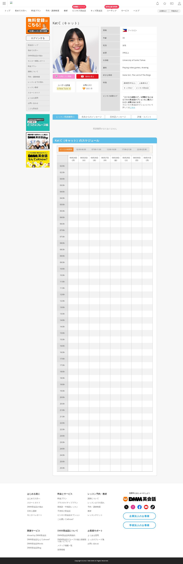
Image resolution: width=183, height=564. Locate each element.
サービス (125, 10)
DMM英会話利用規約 (66, 535)
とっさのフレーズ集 (96, 539)
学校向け (174, 11)
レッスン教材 (33, 87)
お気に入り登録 (65, 76)
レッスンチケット (95, 515)
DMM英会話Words (35, 543)
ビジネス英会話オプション (68, 515)
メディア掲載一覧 (64, 545)
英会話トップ (33, 45)
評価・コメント (144, 116)
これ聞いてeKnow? (65, 519)
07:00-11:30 (96, 149)
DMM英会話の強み (35, 55)
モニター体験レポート (36, 61)
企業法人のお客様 (139, 516)
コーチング (112, 9)
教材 (66, 10)
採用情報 (61, 549)
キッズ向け (128, 88)
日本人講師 (31, 511)
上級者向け (143, 83)
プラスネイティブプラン (67, 502)
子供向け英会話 (63, 511)
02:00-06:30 (81, 149)
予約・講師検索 (52, 10)
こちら (132, 107)
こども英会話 (33, 108)
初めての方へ (33, 50)
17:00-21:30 (126, 149)
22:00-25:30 (142, 149)
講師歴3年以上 (130, 83)
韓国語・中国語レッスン (67, 506)
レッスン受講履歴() (65, 116)
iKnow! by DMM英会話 (36, 535)
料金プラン (36, 10)
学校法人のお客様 (139, 525)
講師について (33, 71)
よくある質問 (33, 98)
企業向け (163, 11)
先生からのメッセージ (92, 116)
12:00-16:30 (111, 149)
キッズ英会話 (96, 10)
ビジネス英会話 (79, 9)
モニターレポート (34, 515)
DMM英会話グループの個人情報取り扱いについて (71, 540)
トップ (7, 10)
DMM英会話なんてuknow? (38, 539)
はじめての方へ (33, 498)
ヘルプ (136, 10)
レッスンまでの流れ (35, 82)
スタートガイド (34, 92)
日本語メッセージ (118, 116)
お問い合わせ (33, 103)
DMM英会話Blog (34, 547)
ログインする (38, 38)
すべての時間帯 (66, 149)
